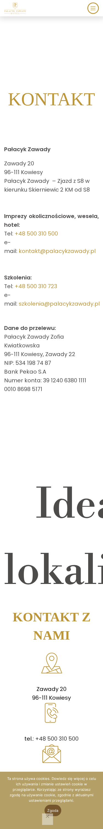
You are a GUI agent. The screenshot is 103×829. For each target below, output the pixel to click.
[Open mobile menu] (93, 8)
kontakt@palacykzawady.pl (57, 251)
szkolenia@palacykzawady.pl (59, 304)
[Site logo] (15, 7)
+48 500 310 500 (36, 233)
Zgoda (52, 810)
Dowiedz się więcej (68, 778)
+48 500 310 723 (36, 286)
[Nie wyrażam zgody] (47, 819)
